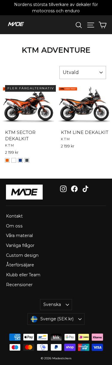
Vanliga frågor (20, 245)
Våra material (19, 235)
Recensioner (19, 284)
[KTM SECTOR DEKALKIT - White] (14, 160)
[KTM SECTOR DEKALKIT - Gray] (27, 160)
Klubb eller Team (23, 274)
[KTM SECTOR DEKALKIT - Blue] (20, 160)
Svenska (52, 304)
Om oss (14, 226)
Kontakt (14, 216)
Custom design (22, 255)
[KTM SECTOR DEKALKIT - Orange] (7, 160)
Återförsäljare (20, 265)
